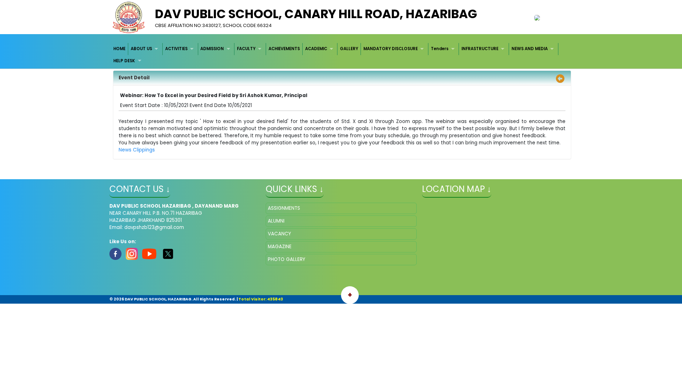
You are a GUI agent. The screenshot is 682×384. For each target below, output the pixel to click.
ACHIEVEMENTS (284, 49)
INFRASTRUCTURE (479, 49)
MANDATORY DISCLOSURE (390, 49)
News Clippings (137, 149)
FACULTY (246, 49)
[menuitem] (120, 49)
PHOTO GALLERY (286, 259)
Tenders (440, 49)
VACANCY (279, 233)
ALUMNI (276, 221)
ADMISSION (212, 49)
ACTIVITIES (176, 49)
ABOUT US (141, 49)
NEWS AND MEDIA (530, 49)
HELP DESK (124, 61)
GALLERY (349, 49)
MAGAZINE (280, 246)
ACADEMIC (316, 49)
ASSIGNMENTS (284, 208)
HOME (119, 49)
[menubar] (341, 55)
